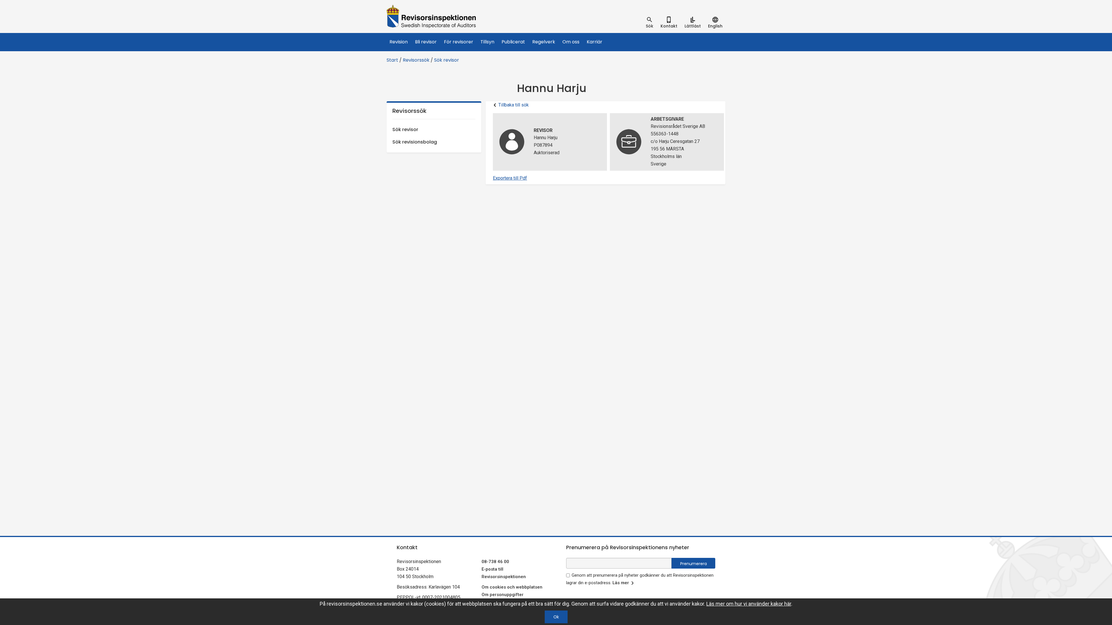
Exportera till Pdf (510, 178)
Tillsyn (487, 41)
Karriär (594, 41)
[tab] (649, 22)
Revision (398, 41)
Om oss (570, 41)
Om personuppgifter (503, 594)
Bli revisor (426, 41)
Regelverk (543, 41)
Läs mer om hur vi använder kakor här (748, 604)
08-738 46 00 (495, 561)
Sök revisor (446, 60)
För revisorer (458, 41)
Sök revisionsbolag (414, 142)
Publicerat (513, 41)
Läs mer (620, 582)
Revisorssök (416, 60)
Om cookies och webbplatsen (512, 587)
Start (392, 60)
